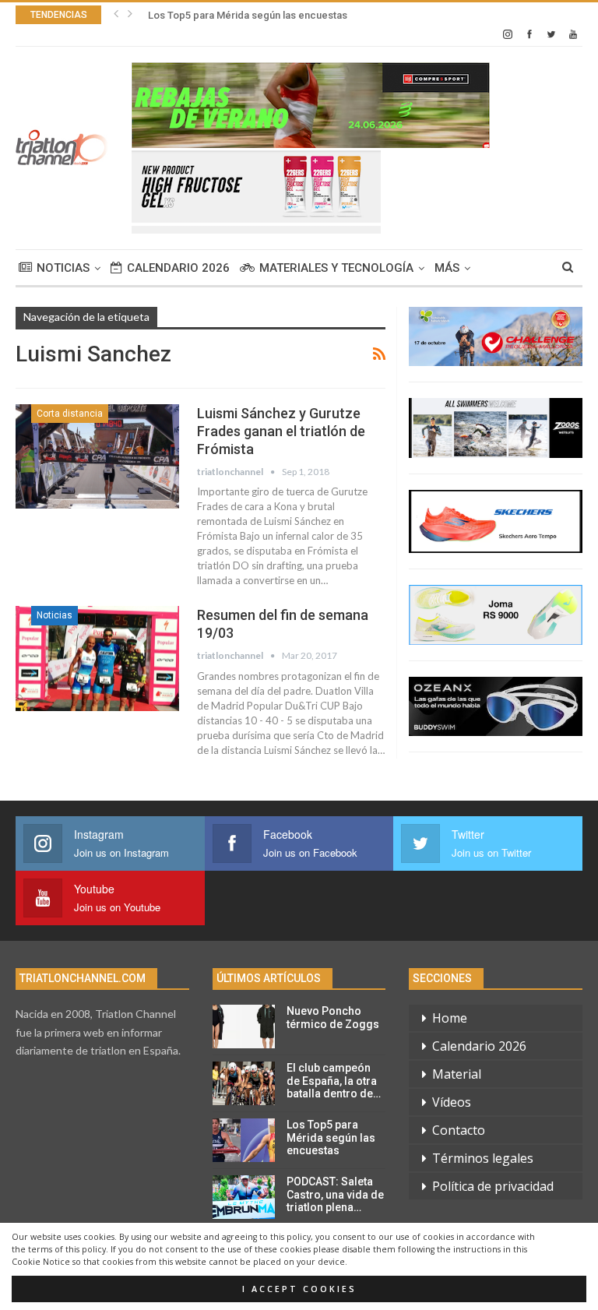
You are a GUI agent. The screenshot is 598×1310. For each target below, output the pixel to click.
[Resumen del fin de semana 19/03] (97, 658)
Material (456, 1074)
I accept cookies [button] (299, 1289)
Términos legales (482, 1158)
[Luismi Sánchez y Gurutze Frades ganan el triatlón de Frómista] (97, 456)
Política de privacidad (493, 1186)
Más (446, 268)
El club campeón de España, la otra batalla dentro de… (334, 1081)
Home (449, 1018)
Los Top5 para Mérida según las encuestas (247, 15)
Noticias (63, 268)
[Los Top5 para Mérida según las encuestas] (244, 1140)
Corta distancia (70, 413)
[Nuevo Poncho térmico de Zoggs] (244, 1026)
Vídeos (451, 1102)
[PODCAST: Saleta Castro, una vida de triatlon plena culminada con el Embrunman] (244, 1197)
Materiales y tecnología (336, 268)
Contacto (458, 1130)
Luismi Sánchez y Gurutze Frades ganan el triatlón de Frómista (281, 431)
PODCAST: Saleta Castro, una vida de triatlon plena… (335, 1194)
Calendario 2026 (178, 268)
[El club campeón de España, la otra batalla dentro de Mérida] (244, 1083)
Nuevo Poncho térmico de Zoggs (333, 1017)
